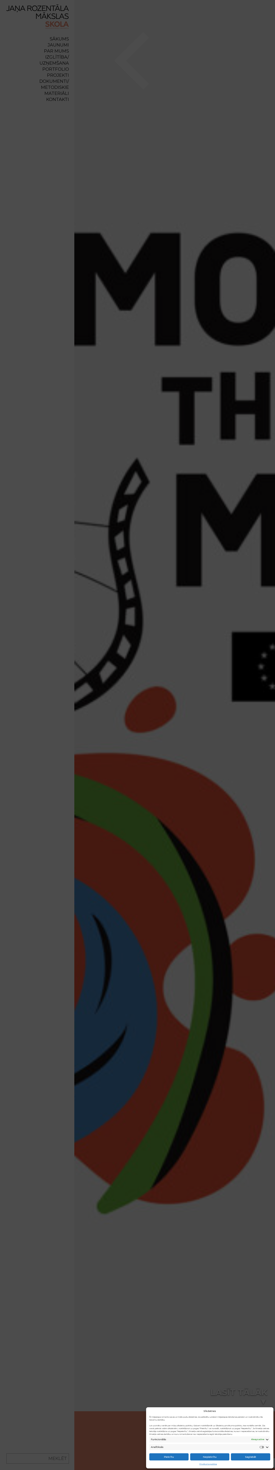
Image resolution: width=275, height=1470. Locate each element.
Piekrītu (169, 1456)
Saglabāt (250, 1456)
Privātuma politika (208, 1464)
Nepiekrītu (210, 1456)
